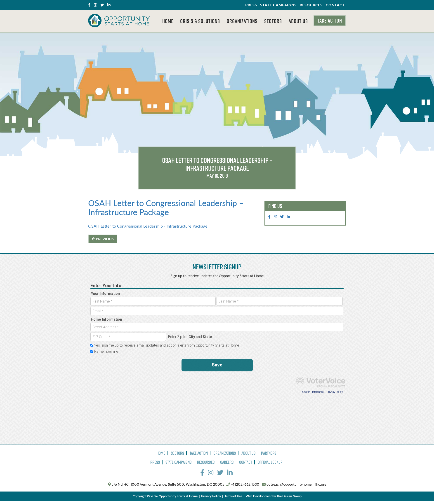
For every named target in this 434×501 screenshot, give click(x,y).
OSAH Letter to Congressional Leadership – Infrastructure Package (166, 207)
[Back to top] (421, 488)
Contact (335, 4)
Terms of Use (233, 496)
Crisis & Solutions (200, 21)
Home (167, 21)
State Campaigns (278, 4)
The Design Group (289, 496)
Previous (104, 238)
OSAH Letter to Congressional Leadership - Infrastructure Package (148, 226)
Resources (311, 4)
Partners (268, 453)
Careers (227, 462)
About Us (298, 21)
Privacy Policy (211, 496)
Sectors (273, 21)
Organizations (242, 21)
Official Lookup (270, 462)
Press (251, 4)
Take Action (329, 20)
